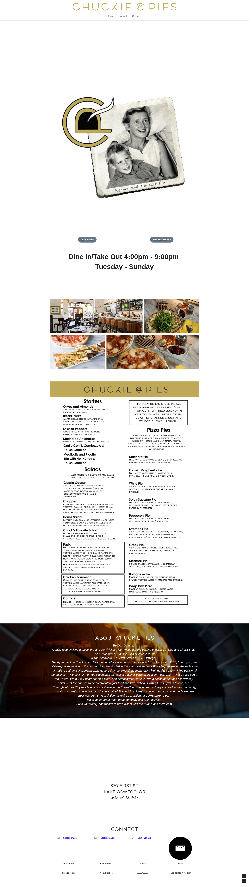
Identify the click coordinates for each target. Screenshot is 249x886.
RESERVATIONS (162, 239)
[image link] (68, 848)
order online (87, 239)
